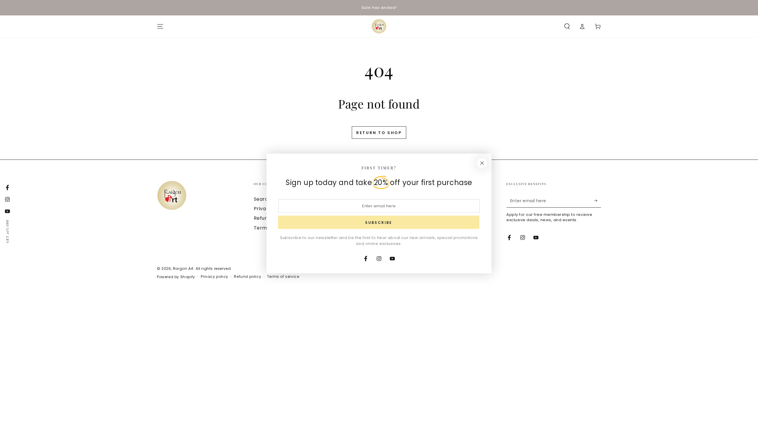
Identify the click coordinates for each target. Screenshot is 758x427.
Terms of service (283, 276)
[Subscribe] (597, 200)
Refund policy (247, 276)
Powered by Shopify (176, 277)
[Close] (482, 163)
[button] (567, 26)
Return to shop (379, 133)
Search (263, 199)
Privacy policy (214, 276)
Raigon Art (183, 268)
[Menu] (160, 26)
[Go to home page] (379, 26)
